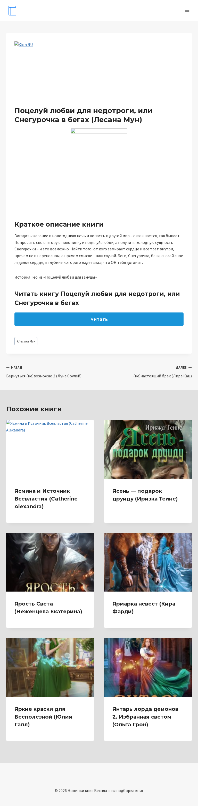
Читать (99, 319)
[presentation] (50, 449)
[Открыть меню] (187, 10)
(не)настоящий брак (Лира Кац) (162, 371)
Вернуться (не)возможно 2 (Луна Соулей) (43, 371)
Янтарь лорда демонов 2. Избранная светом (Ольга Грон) (145, 717)
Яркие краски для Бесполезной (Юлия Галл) (43, 717)
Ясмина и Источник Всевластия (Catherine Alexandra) (46, 499)
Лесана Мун (26, 341)
